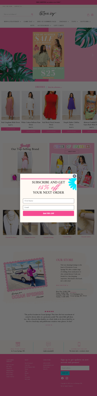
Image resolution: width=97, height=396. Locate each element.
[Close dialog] (74, 176)
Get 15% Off (48, 213)
